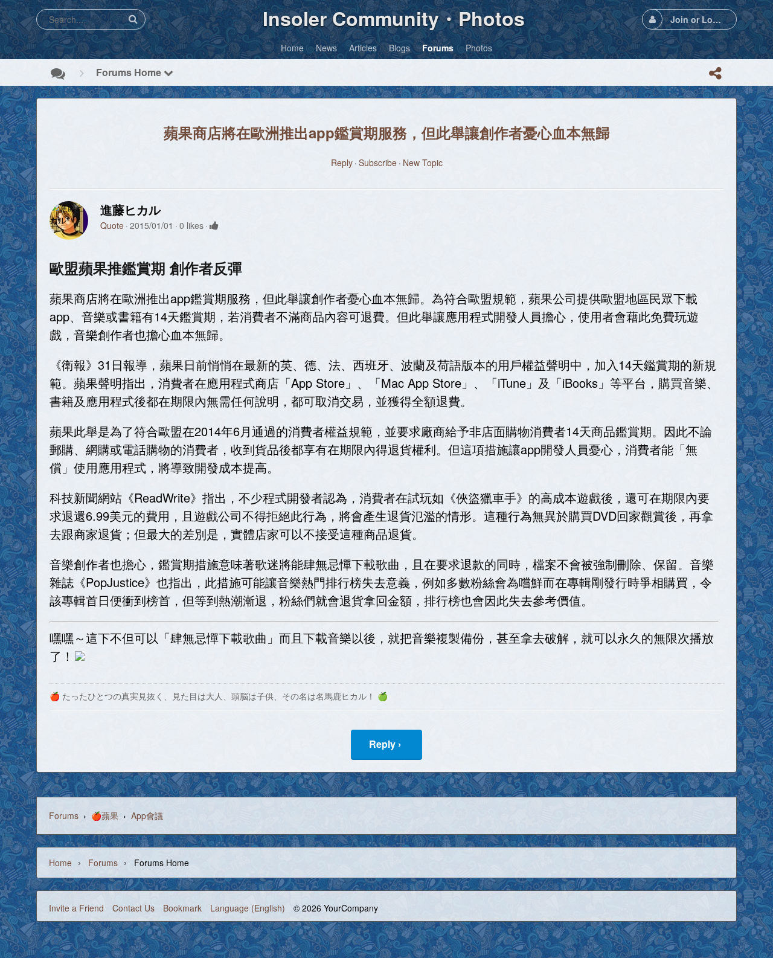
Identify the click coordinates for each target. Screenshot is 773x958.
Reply (342, 162)
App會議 (147, 815)
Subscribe (378, 162)
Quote (112, 225)
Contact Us (133, 908)
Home (60, 863)
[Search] (133, 19)
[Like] (214, 225)
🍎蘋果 (104, 815)
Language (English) (247, 908)
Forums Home (130, 72)
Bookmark (182, 908)
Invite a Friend (76, 908)
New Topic (423, 162)
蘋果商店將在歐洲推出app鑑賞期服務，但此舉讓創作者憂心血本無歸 (387, 132)
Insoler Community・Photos (394, 18)
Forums (64, 815)
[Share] (715, 73)
